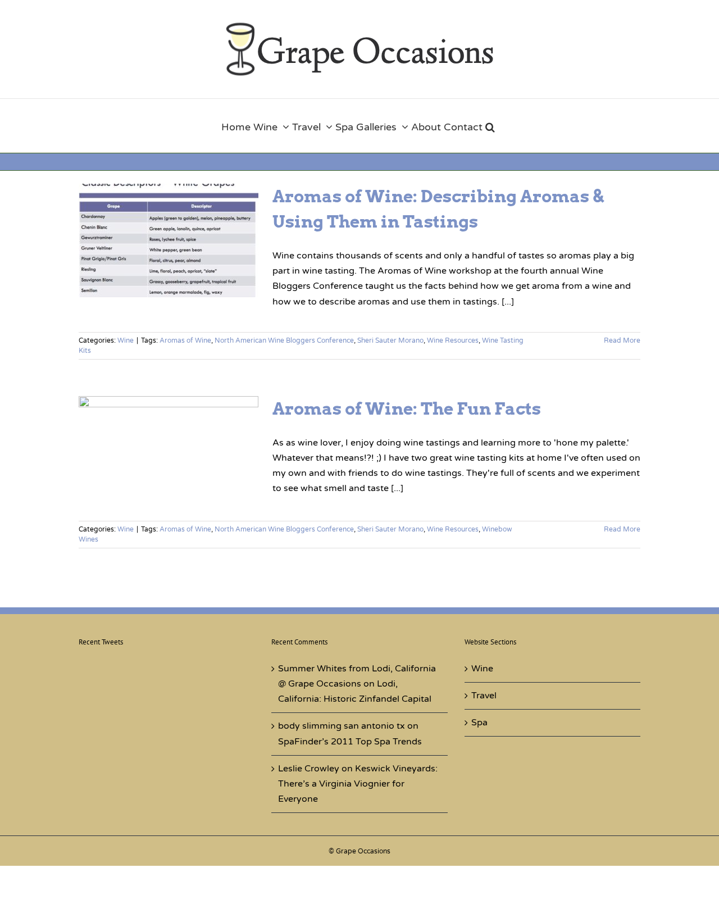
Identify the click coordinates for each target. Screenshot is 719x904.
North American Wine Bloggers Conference (284, 340)
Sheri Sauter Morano (390, 340)
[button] (490, 125)
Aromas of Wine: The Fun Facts (406, 408)
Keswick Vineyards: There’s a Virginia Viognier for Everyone (358, 784)
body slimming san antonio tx (341, 726)
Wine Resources (453, 340)
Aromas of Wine (185, 340)
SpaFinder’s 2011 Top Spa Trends (350, 741)
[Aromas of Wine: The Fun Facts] (168, 453)
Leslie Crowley (308, 768)
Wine (125, 340)
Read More (622, 340)
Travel (484, 695)
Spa (479, 722)
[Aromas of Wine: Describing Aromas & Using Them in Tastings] (168, 240)
